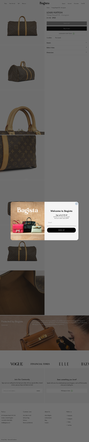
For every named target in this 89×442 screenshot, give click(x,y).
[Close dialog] (76, 204)
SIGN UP (61, 230)
